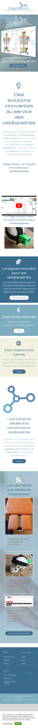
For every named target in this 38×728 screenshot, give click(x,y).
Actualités (7, 660)
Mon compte (7, 678)
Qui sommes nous (9, 656)
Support (24, 663)
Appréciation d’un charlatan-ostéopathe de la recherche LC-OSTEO (17, 615)
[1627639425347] (19, 228)
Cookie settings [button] (8, 723)
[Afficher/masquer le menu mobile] (34, 12)
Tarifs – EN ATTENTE (10, 675)
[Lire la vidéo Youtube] (19, 205)
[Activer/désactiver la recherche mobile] (30, 12)
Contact (6, 663)
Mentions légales (20, 696)
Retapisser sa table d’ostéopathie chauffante (18, 541)
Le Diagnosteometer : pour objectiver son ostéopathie (18, 583)
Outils (23, 660)
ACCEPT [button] (18, 723)
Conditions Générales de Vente (10, 682)
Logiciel (24, 656)
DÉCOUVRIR (18, 66)
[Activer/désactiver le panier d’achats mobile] (26, 12)
